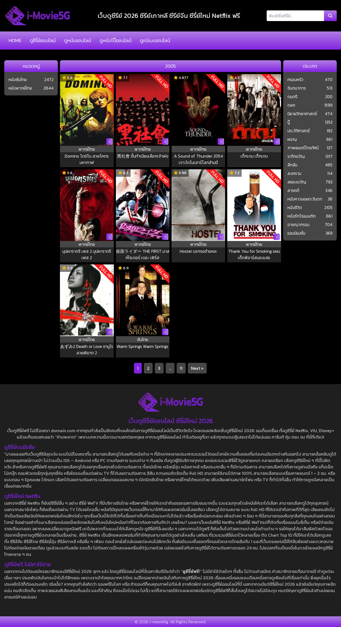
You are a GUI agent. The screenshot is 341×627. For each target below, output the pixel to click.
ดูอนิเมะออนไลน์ (155, 40)
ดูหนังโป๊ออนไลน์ (115, 40)
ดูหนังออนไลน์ (77, 40)
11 (181, 368)
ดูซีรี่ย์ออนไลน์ (43, 40)
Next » (197, 368)
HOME (15, 40)
